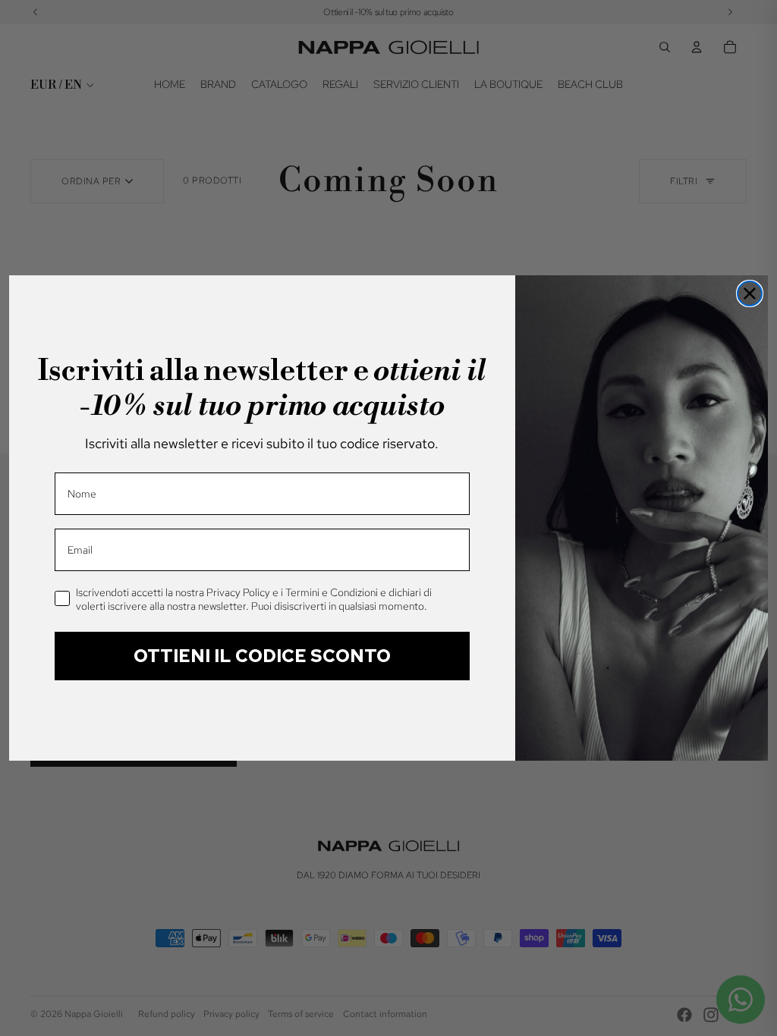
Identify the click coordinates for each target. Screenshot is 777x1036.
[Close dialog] (750, 293)
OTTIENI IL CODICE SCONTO (262, 655)
